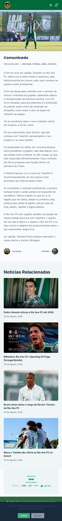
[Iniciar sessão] (51, 5)
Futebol (36, 64)
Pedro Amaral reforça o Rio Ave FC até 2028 (29, 312)
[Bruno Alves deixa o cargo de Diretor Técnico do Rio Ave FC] (31, 385)
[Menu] (56, 5)
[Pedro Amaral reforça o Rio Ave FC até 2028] (31, 293)
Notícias (52, 64)
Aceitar (24, 515)
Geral (44, 64)
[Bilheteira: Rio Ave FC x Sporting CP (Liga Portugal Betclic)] (31, 337)
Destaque (26, 64)
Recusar (37, 515)
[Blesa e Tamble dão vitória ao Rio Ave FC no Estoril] (31, 433)
